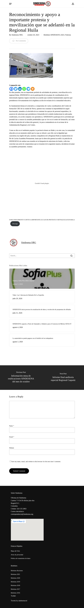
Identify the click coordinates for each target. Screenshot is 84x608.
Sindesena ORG (17, 35)
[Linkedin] (20, 89)
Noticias (68, 35)
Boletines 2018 (15, 585)
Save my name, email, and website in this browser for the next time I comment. (36, 461)
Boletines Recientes (17, 570)
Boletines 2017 (15, 589)
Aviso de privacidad (17, 555)
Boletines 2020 (15, 578)
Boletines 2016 (15, 593)
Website (11, 448)
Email (11, 437)
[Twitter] (16, 89)
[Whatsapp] (24, 89)
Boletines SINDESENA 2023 (54, 35)
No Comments (20, 41)
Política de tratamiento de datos (20, 558)
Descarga (15, 223)
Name (11, 426)
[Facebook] (11, 89)
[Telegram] (28, 89)
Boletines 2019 (15, 582)
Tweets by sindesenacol (19, 601)
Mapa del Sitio (15, 551)
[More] (33, 89)
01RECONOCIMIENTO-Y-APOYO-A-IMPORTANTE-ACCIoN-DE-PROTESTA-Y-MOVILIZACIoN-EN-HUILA (42, 220)
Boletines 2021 (15, 574)
